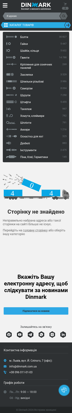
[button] (64, 390)
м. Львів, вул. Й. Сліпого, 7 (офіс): (30, 360)
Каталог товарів (22, 25)
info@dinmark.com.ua (23, 366)
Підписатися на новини (36, 311)
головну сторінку (35, 230)
